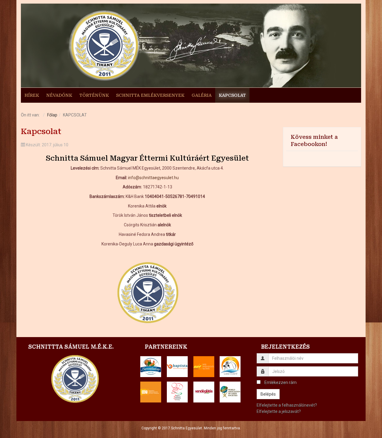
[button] (150, 366)
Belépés (268, 394)
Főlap (52, 115)
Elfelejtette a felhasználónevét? (287, 405)
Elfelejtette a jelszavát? (279, 411)
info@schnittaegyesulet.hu (153, 177)
